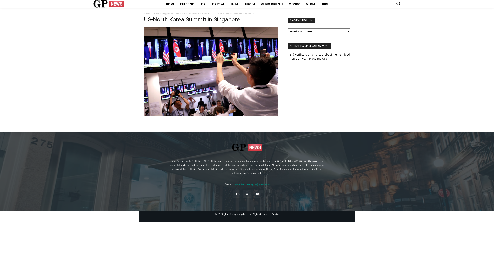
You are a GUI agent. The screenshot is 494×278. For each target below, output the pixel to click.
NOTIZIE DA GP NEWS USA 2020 (309, 46)
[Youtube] (257, 194)
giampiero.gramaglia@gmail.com (252, 184)
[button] (398, 3)
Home (147, 13)
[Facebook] (236, 194)
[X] (247, 194)
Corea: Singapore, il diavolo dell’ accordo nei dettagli (182, 13)
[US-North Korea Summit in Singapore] (211, 115)
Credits (275, 214)
